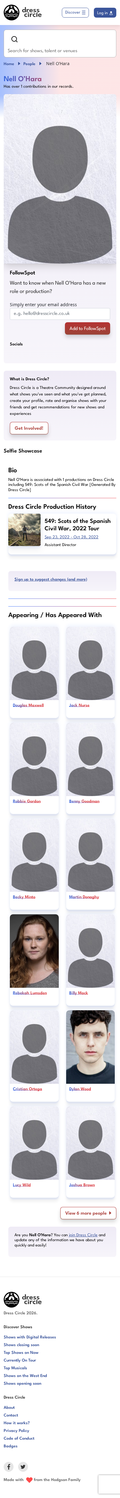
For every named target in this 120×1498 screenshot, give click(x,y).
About (9, 1408)
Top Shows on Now (21, 1353)
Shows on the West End (25, 1376)
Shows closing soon (21, 1345)
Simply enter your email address (43, 304)
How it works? (17, 1423)
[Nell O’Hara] (60, 179)
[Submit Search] (14, 39)
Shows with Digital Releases (30, 1337)
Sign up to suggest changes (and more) (50, 580)
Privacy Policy (16, 1431)
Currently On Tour (20, 1360)
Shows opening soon (22, 1384)
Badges (11, 1446)
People (29, 64)
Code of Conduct (19, 1439)
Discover (72, 12)
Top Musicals (15, 1368)
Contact (11, 1415)
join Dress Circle (83, 1235)
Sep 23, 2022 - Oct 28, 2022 (71, 537)
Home (9, 64)
